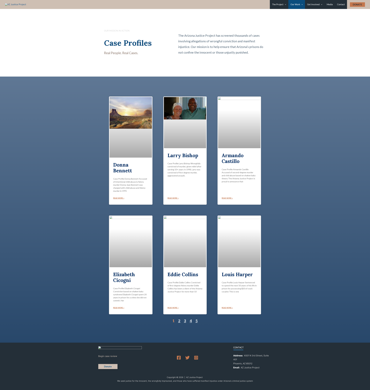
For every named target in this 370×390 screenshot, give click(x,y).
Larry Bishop (183, 155)
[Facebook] (179, 357)
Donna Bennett (122, 168)
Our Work (295, 4)
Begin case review (107, 356)
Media (330, 4)
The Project (277, 4)
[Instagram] (196, 357)
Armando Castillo (233, 158)
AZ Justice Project (250, 367)
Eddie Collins (183, 274)
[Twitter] (187, 357)
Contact (341, 4)
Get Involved (313, 4)
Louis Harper (237, 274)
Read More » (118, 198)
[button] (284, 4)
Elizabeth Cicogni (124, 277)
